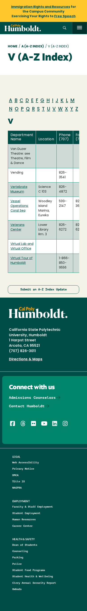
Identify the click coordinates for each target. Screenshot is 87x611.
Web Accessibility (25, 462)
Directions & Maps (25, 359)
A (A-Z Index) (32, 46)
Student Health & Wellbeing (32, 576)
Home (12, 46)
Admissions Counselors (32, 397)
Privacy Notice (23, 468)
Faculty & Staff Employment (32, 506)
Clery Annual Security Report (34, 582)
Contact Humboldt (27, 406)
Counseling (20, 551)
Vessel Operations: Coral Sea (19, 206)
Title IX (18, 481)
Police (17, 563)
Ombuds (17, 589)
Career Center (22, 525)
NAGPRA (17, 487)
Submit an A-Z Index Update (43, 289)
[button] (64, 28)
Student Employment (26, 513)
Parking (17, 557)
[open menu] (79, 28)
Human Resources (24, 519)
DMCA (15, 475)
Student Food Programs (28, 570)
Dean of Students (24, 544)
